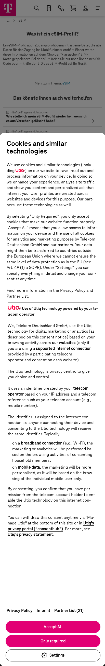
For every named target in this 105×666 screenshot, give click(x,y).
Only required (53, 641)
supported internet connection (63, 348)
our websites (64, 342)
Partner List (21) (69, 610)
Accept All (53, 626)
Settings (57, 655)
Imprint (43, 610)
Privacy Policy (20, 610)
